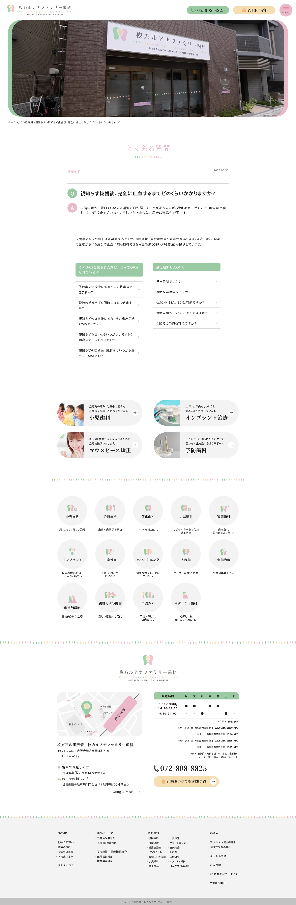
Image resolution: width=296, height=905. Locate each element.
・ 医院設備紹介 (104, 856)
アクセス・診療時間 (222, 842)
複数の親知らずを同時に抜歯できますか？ (105, 305)
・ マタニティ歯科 (176, 861)
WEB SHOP (218, 883)
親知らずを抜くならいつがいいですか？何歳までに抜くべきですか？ (106, 337)
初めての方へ (66, 842)
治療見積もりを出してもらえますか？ (181, 313)
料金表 (214, 833)
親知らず (73, 171)
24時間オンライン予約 (224, 874)
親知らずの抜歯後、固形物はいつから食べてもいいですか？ (107, 353)
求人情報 (215, 865)
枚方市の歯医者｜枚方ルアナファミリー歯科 (148, 901)
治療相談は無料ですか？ (173, 292)
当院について (105, 833)
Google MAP (123, 791)
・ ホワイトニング (177, 842)
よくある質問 (218, 856)
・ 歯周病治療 (154, 847)
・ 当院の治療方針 (105, 838)
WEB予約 (256, 10)
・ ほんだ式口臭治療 (179, 866)
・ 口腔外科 (174, 856)
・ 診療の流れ (63, 847)
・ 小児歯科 (153, 861)
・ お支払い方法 (64, 856)
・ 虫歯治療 (153, 842)
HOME (62, 833)
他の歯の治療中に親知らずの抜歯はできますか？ (105, 289)
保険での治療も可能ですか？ (176, 323)
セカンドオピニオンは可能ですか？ (180, 302)
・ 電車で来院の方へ (220, 847)
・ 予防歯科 (153, 838)
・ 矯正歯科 (153, 866)
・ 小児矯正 (174, 838)
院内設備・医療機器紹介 (112, 852)
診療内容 (153, 833)
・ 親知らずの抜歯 (156, 856)
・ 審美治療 (174, 847)
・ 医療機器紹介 (104, 861)
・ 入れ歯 (172, 852)
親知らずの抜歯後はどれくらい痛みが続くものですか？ (107, 321)
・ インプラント (154, 852)
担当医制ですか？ (168, 281)
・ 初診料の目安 (64, 851)
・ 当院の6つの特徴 (105, 842)
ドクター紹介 (66, 865)
